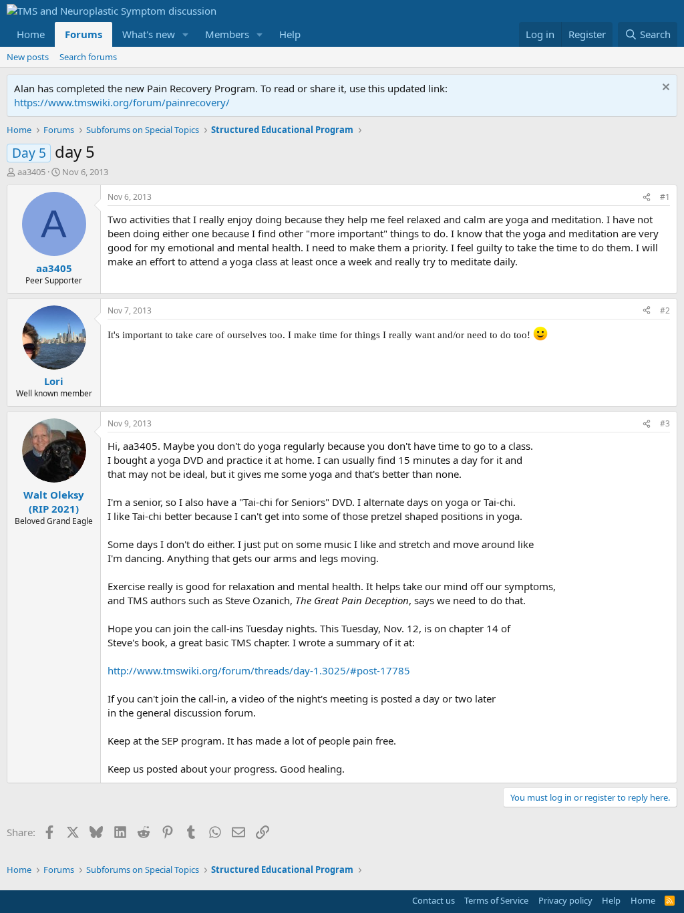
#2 (665, 310)
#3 (665, 423)
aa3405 (31, 172)
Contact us (433, 900)
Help (290, 34)
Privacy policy (565, 900)
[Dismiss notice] (664, 89)
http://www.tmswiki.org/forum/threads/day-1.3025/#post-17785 (259, 670)
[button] (185, 34)
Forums (83, 34)
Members (227, 34)
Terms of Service (496, 900)
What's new (148, 34)
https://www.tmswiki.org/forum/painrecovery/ (122, 102)
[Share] (646, 197)
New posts (28, 57)
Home (31, 34)
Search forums (88, 57)
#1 (665, 197)
